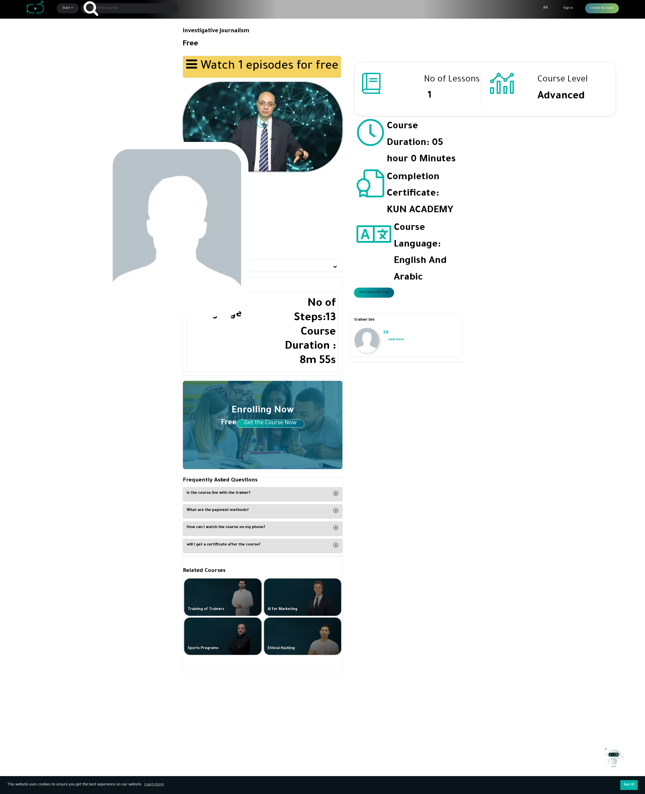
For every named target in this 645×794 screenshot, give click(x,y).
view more (396, 340)
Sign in (568, 8)
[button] (263, 265)
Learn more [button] (154, 785)
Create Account (602, 8)
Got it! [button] (629, 785)
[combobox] (130, 8)
